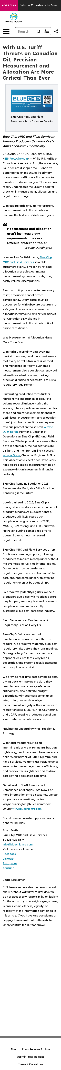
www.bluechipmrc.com (27, 808)
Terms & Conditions (30, 1064)
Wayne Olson (11, 455)
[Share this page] (56, 31)
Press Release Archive (36, 1049)
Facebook (9, 854)
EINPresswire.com (16, 158)
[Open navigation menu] (6, 31)
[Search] (38, 31)
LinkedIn (8, 858)
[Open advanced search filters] (47, 31)
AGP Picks (9, 5)
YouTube (8, 868)
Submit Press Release (31, 1056)
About (14, 1049)
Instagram (10, 863)
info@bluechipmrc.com (18, 844)
